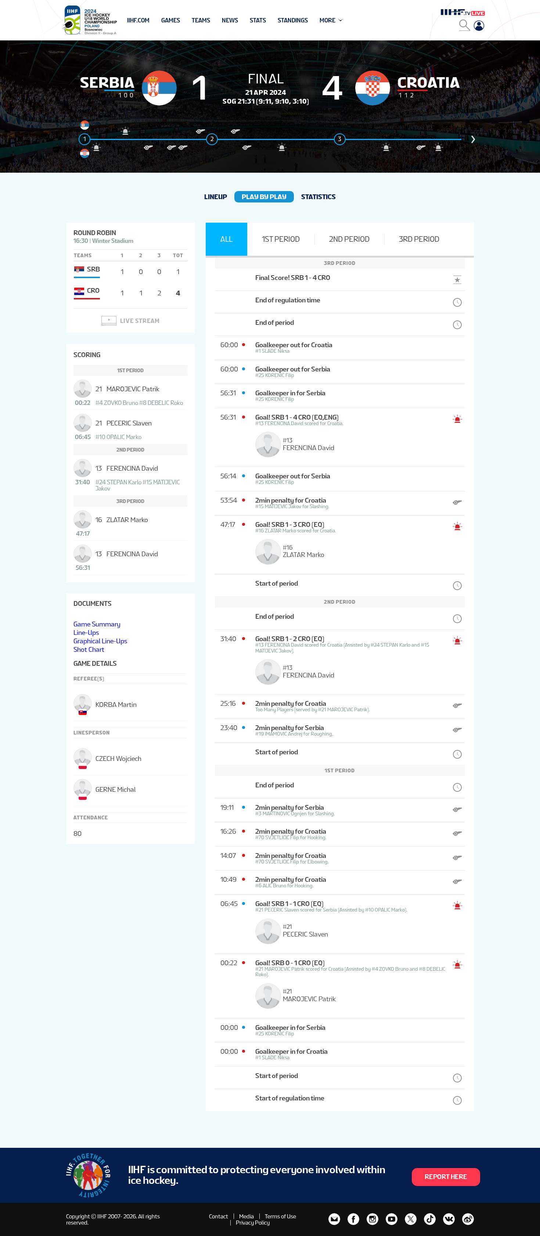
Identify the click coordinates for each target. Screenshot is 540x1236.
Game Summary (96, 624)
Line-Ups (86, 632)
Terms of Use (280, 1216)
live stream (140, 321)
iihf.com (138, 20)
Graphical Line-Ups (100, 640)
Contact (218, 1216)
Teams (201, 20)
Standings (293, 20)
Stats (258, 20)
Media (246, 1216)
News (230, 20)
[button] (473, 139)
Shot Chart (88, 649)
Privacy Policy (253, 1222)
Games (170, 20)
